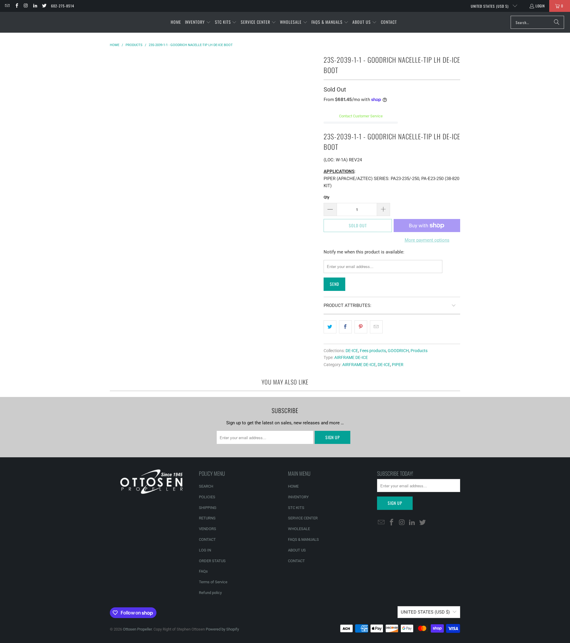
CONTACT (207, 539)
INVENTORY (298, 497)
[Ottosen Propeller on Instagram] (25, 5)
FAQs (203, 571)
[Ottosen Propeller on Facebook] (16, 5)
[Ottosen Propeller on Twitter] (44, 5)
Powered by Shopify (222, 629)
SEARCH (206, 486)
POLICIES (207, 497)
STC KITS (296, 507)
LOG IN (205, 550)
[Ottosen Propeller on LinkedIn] (34, 5)
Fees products (373, 350)
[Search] (556, 22)
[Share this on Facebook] (345, 326)
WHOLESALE (299, 529)
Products (419, 350)
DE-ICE (352, 350)
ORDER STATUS (212, 561)
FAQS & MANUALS (303, 539)
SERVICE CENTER (303, 518)
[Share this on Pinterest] (360, 326)
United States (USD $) (490, 6)
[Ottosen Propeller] (33, 22)
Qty (327, 197)
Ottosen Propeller (137, 629)
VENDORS (207, 529)
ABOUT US (297, 550)
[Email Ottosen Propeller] (7, 5)
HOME (293, 486)
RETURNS (207, 518)
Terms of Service (213, 582)
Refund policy (210, 592)
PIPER (397, 364)
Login (540, 5)
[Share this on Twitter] (330, 326)
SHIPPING (207, 507)
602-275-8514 (62, 5)
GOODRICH (398, 350)
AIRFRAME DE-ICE (351, 357)
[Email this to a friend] (376, 326)
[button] (198, 22)
